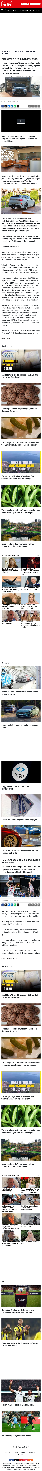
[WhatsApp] (15, 106)
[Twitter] (5, 106)
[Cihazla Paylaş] (18, 106)
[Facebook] (2, 106)
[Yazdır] (29, 106)
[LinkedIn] (12, 106)
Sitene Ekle (20, 1455)
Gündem (7, 10)
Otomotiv (16, 51)
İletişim (22, 1452)
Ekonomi (15, 10)
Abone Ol (25, 4)
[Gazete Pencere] (6, 4)
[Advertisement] (21, 643)
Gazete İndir (35, 4)
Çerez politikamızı (16, 1467)
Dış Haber (24, 10)
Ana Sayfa (7, 51)
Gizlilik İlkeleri (31, 1452)
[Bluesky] (9, 106)
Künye (16, 1452)
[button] (32, 106)
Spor (32, 10)
